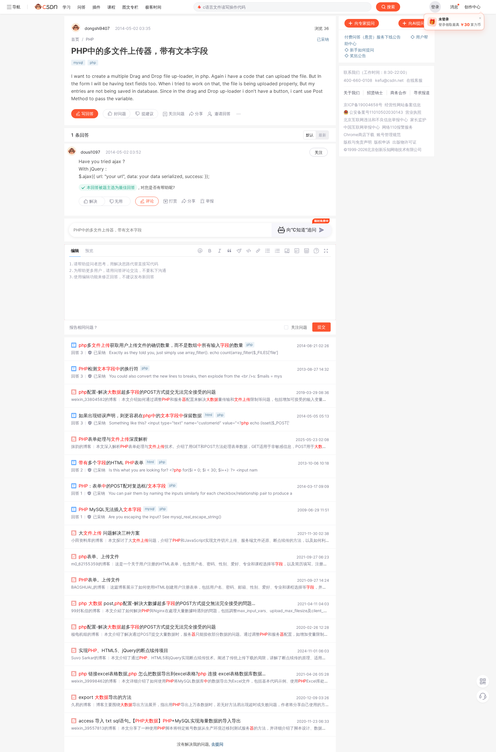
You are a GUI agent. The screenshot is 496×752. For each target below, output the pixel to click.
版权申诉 (382, 142)
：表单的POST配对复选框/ (122, 486)
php (93, 62)
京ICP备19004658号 (363, 105)
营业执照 (413, 112)
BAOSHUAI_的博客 (88, 587)
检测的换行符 (108, 369)
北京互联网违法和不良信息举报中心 (376, 119)
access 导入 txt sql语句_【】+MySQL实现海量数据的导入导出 (160, 721)
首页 (75, 39)
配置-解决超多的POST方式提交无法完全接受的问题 (147, 392)
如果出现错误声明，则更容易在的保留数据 (140, 415)
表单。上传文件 (99, 580)
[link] (75, 39)
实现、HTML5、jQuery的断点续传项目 (123, 650)
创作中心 (472, 6)
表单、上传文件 (99, 556)
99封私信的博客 (85, 610)
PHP (90, 39)
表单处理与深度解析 (113, 439)
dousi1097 (90, 152)
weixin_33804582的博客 (94, 399)
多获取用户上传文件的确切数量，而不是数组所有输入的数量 (161, 345)
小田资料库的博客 (87, 540)
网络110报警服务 (397, 127)
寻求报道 (422, 92)
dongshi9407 (97, 28)
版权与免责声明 (358, 142)
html (208, 415)
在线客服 (414, 80)
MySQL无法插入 (110, 509)
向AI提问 (416, 23)
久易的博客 (81, 704)
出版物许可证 (404, 142)
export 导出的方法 (105, 697)
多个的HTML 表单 (111, 462)
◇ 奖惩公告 (355, 55)
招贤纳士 (375, 92)
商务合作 (398, 92)
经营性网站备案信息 (403, 105)
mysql (78, 62)
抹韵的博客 (81, 446)
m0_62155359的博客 (90, 563)
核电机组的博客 (85, 634)
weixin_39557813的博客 (93, 728)
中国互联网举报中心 (362, 127)
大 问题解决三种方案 (109, 533)
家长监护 (418, 119)
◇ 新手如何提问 (359, 49)
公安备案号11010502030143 (376, 112)
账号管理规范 (389, 134)
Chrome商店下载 (359, 134)
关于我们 (352, 92)
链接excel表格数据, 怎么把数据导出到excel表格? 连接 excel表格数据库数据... (172, 673)
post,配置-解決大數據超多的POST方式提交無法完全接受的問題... (167, 603)
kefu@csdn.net (389, 80)
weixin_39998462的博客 (94, 680)
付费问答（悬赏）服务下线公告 (373, 36)
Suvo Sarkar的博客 (88, 657)
